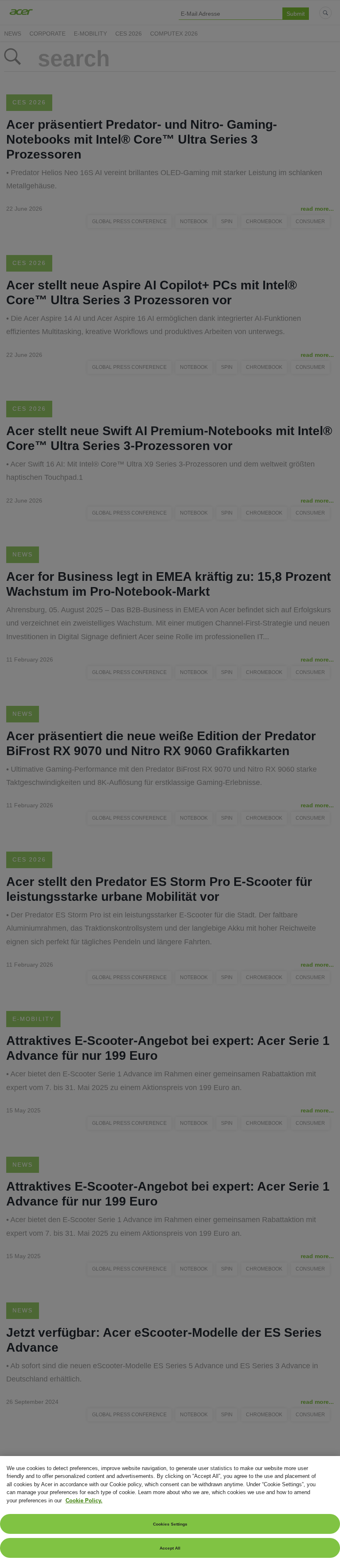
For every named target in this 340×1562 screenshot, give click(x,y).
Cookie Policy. (84, 1500)
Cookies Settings (170, 1524)
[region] (170, 1509)
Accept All (170, 1548)
